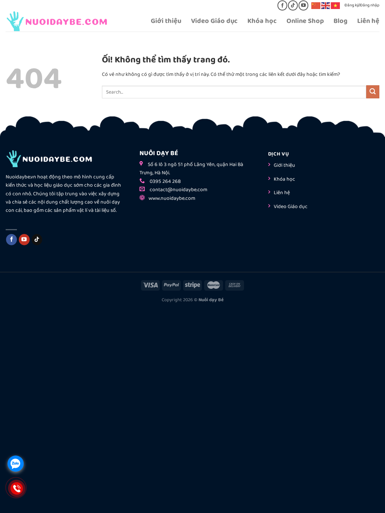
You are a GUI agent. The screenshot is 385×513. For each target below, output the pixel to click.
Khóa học (262, 21)
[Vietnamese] (336, 5)
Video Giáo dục (214, 21)
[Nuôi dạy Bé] (64, 21)
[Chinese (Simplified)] (316, 5)
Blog (340, 21)
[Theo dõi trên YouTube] (303, 5)
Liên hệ (368, 21)
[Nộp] (372, 91)
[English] (326, 5)
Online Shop (305, 21)
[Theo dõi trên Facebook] (282, 5)
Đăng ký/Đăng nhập (361, 5)
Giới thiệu (166, 21)
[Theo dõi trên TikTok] (292, 5)
